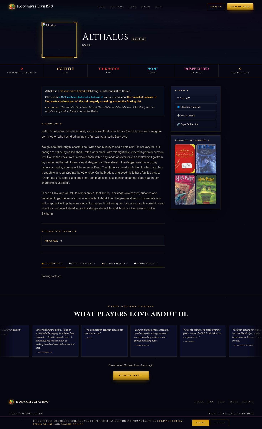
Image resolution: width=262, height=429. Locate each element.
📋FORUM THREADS (115, 263)
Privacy (212, 414)
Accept (200, 423)
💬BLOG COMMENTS (82, 263)
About (234, 401)
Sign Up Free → (131, 375)
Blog (158, 6)
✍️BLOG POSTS (52, 263)
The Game (117, 6)
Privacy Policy (171, 421)
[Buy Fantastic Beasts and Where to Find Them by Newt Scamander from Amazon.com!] (185, 158)
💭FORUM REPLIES (146, 263)
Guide (133, 6)
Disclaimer (247, 414)
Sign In (216, 6)
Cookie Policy (72, 424)
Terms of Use (43, 424)
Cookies (233, 414)
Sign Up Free (240, 6)
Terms (222, 414)
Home (101, 6)
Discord (247, 401)
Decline (220, 423)
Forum (146, 6)
